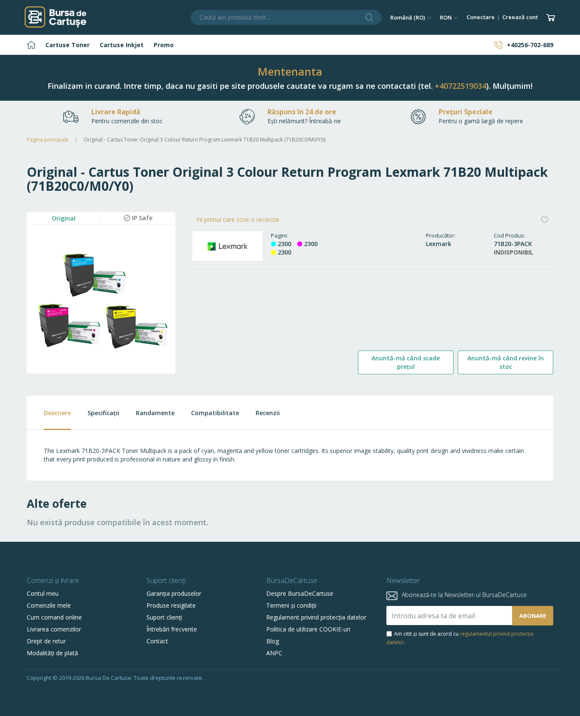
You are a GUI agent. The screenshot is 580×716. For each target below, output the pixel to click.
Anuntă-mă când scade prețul (406, 362)
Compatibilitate (215, 413)
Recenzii (268, 413)
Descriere (57, 413)
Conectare (481, 17)
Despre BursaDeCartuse (299, 593)
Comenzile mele (49, 605)
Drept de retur (46, 641)
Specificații (103, 413)
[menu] (290, 45)
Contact (157, 641)
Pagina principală (47, 139)
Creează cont (520, 17)
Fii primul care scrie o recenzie (238, 219)
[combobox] (286, 17)
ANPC (274, 653)
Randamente (155, 413)
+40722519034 (460, 86)
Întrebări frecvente (171, 629)
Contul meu (43, 593)
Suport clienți (164, 617)
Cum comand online (54, 617)
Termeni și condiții (291, 605)
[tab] (49, 413)
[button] (410, 17)
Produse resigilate (171, 605)
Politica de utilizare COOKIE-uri (308, 629)
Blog (272, 641)
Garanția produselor (173, 593)
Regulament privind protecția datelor (316, 617)
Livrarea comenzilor (54, 629)
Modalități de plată (52, 653)
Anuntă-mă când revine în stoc (505, 362)
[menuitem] (31, 45)
